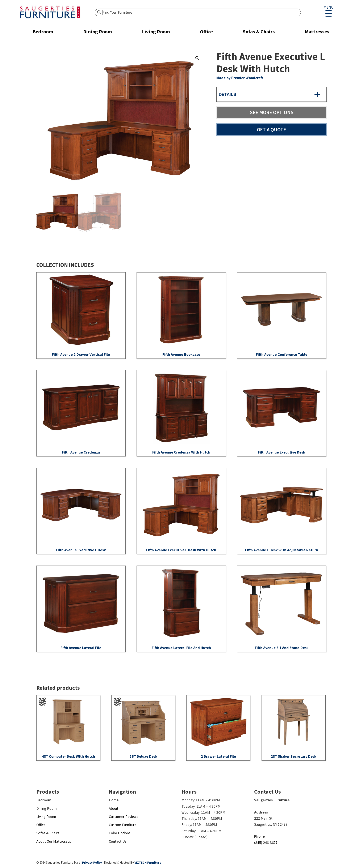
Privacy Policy (92, 862)
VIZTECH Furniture (147, 862)
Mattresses (317, 31)
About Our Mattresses (53, 841)
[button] (197, 58)
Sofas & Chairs (259, 31)
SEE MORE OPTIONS (271, 112)
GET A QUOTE (271, 129)
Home (113, 800)
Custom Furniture (122, 824)
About (113, 808)
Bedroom (43, 31)
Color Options (119, 832)
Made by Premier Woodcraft (239, 77)
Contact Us (117, 841)
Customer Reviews (123, 816)
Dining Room (97, 31)
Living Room (156, 31)
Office (206, 31)
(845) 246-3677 (266, 842)
